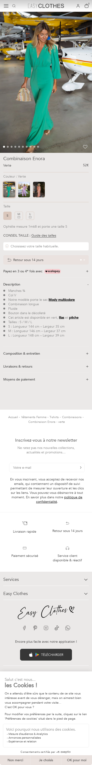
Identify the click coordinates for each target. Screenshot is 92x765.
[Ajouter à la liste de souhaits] (85, 147)
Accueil (13, 417)
